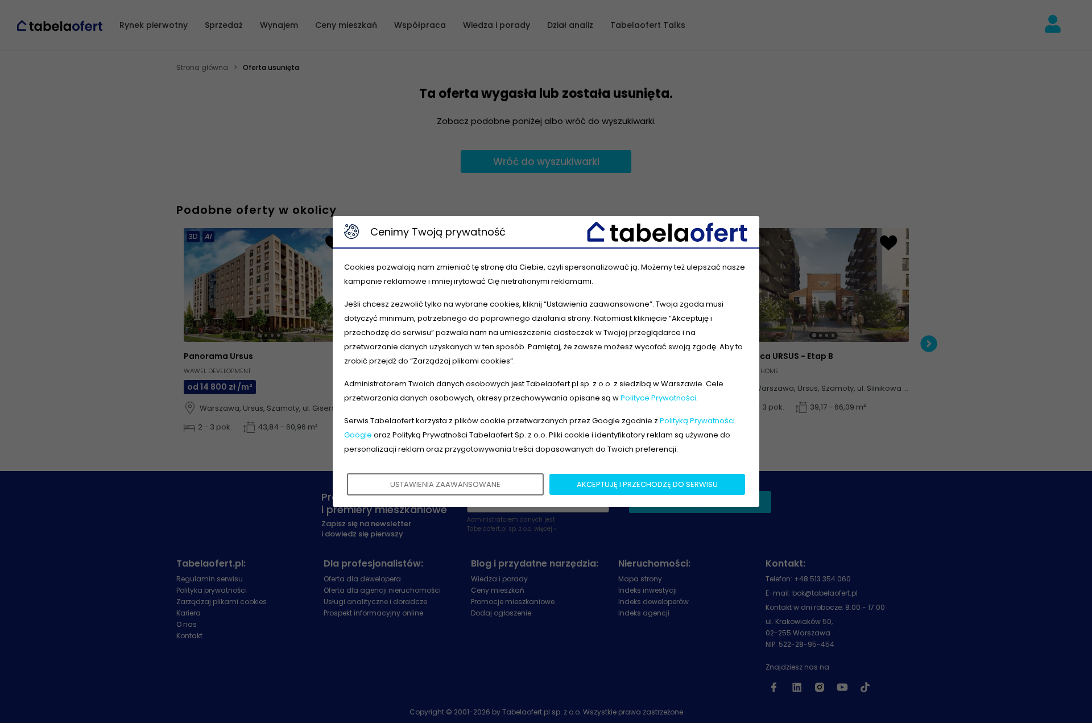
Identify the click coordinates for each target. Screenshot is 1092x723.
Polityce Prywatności (658, 398)
